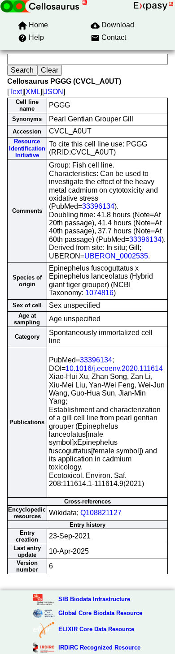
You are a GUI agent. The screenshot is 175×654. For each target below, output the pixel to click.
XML (33, 91)
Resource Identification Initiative (27, 148)
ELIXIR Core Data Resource (96, 629)
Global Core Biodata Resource (100, 613)
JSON (53, 91)
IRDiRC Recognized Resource (99, 647)
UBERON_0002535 (116, 256)
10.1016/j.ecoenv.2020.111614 (114, 368)
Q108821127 (101, 512)
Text (15, 91)
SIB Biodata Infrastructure (94, 599)
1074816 (99, 293)
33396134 (98, 206)
